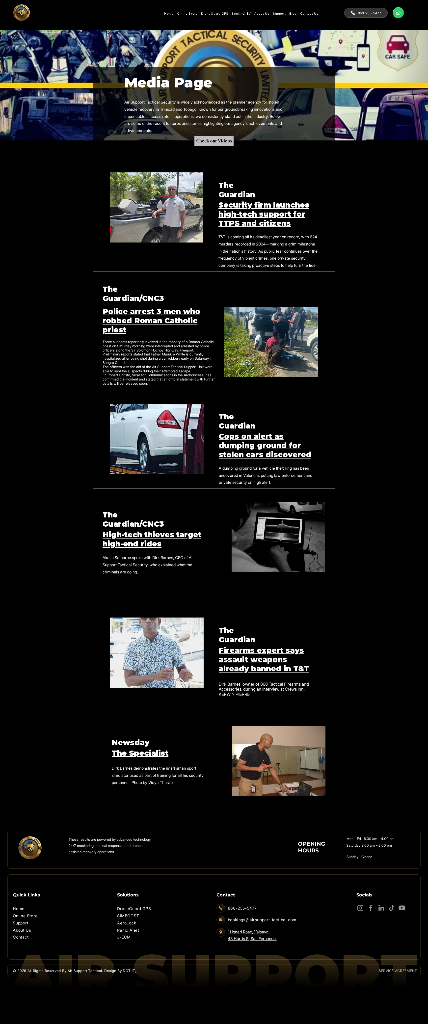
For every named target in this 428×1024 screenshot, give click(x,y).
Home (19, 908)
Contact (21, 937)
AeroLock (126, 922)
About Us (22, 930)
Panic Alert (128, 930)
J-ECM (124, 937)
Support (20, 922)
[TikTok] (392, 908)
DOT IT (129, 971)
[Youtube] (402, 908)
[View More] (398, 12)
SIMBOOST (128, 915)
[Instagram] (360, 908)
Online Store (25, 915)
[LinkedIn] (381, 908)
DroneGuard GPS (134, 908)
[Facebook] (371, 908)
